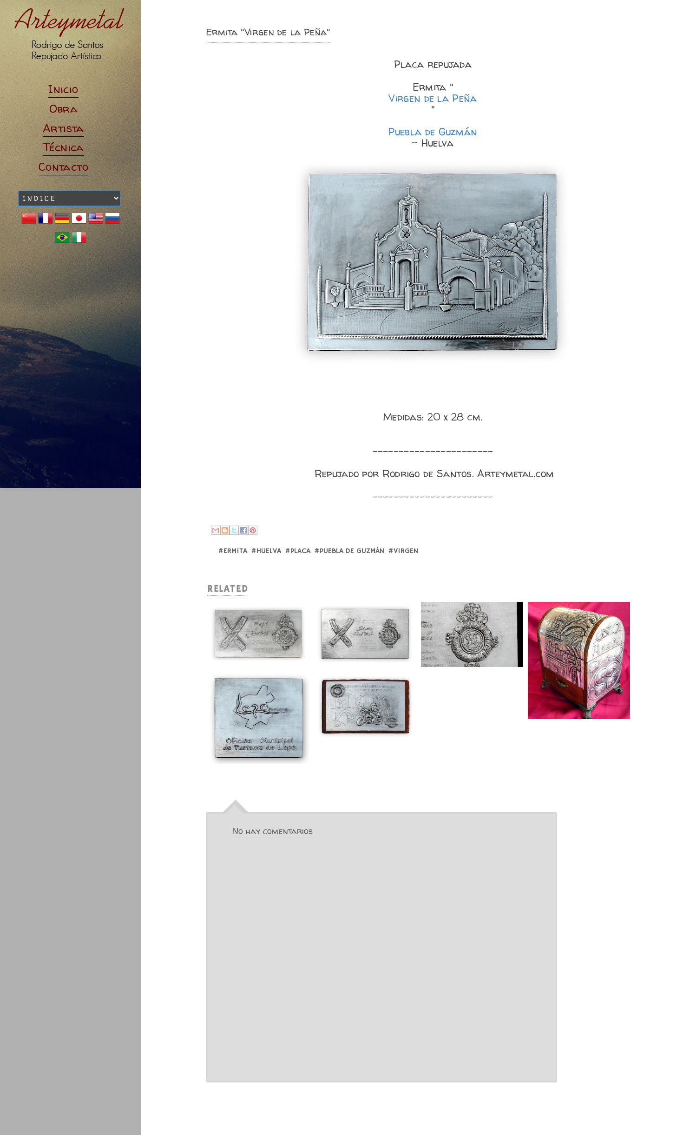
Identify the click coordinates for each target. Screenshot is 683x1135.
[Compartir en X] (234, 530)
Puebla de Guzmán (433, 132)
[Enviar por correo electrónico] (215, 530)
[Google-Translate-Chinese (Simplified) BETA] (28, 221)
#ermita (232, 551)
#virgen (403, 551)
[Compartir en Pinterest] (252, 530)
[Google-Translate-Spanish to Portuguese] (62, 240)
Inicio (63, 89)
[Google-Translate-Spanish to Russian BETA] (112, 221)
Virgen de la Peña (432, 98)
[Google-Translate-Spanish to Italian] (79, 240)
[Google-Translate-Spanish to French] (45, 221)
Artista (63, 128)
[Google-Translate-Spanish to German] (62, 221)
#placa (297, 551)
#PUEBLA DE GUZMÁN (349, 551)
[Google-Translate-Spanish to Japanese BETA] (79, 221)
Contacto (63, 166)
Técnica (63, 147)
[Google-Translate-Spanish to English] (95, 221)
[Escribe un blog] (225, 530)
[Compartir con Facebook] (243, 530)
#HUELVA (266, 551)
